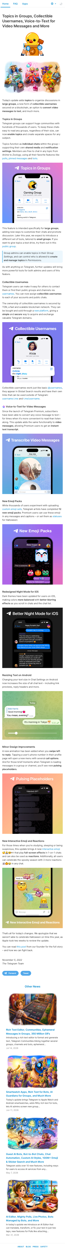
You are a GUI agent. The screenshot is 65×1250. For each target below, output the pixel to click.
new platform (41, 310)
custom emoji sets (12, 509)
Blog (28, 1246)
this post (21, 946)
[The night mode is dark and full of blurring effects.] (32, 638)
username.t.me (10, 398)
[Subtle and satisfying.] (32, 803)
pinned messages (18, 158)
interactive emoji (51, 849)
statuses (57, 516)
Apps (25, 3)
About (21, 1246)
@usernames (55, 387)
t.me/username (31, 398)
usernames (8, 293)
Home (5, 3)
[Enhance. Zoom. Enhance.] (32, 715)
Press (36, 1246)
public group (9, 246)
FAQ (15, 3)
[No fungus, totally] (32, 352)
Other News (32, 986)
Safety (43, 1246)
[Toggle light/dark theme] (61, 4)
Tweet (26, 973)
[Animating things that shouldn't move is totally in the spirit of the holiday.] (32, 554)
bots (35, 158)
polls (4, 158)
